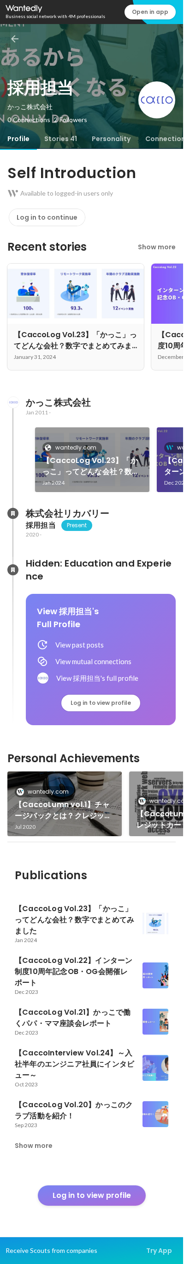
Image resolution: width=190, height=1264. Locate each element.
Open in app (150, 12)
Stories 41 (60, 138)
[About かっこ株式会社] (12, 402)
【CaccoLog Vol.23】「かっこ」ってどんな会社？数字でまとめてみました (91, 466)
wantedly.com (75, 447)
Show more (157, 247)
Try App (159, 1250)
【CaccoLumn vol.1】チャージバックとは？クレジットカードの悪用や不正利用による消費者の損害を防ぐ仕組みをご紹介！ (63, 810)
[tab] (18, 139)
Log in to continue (47, 217)
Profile (18, 138)
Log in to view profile (101, 703)
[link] (92, 459)
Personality (111, 138)
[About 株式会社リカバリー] (12, 513)
